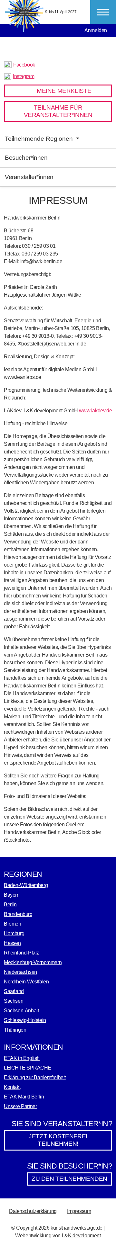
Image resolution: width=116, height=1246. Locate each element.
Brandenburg (18, 914)
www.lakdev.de (95, 410)
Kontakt (12, 1087)
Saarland (14, 991)
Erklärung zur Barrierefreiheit (35, 1077)
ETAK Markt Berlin (24, 1096)
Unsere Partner (20, 1106)
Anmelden (95, 30)
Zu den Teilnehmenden (69, 1178)
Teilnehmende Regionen (39, 138)
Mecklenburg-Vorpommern (33, 962)
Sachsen (13, 1001)
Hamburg (14, 933)
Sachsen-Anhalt (21, 1010)
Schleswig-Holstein (25, 1020)
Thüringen (15, 1030)
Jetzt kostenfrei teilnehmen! (58, 1140)
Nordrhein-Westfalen (26, 981)
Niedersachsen (20, 972)
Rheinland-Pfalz (21, 952)
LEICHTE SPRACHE (27, 1068)
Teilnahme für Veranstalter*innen (58, 111)
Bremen (12, 924)
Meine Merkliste (64, 90)
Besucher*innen (26, 157)
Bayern (12, 895)
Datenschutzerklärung (33, 1211)
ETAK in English (22, 1058)
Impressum (79, 1211)
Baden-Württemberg (26, 885)
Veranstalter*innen (29, 177)
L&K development (81, 1235)
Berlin (10, 904)
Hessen (12, 943)
